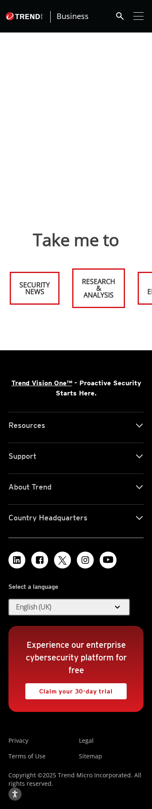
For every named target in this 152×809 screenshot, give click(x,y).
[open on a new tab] (62, 560)
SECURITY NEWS (30, 284)
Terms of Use (27, 756)
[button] (69, 607)
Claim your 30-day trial (69, 689)
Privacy (18, 740)
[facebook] (39, 560)
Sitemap (90, 756)
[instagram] (85, 560)
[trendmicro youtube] (108, 560)
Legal (86, 740)
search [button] (120, 16)
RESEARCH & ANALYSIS (98, 288)
